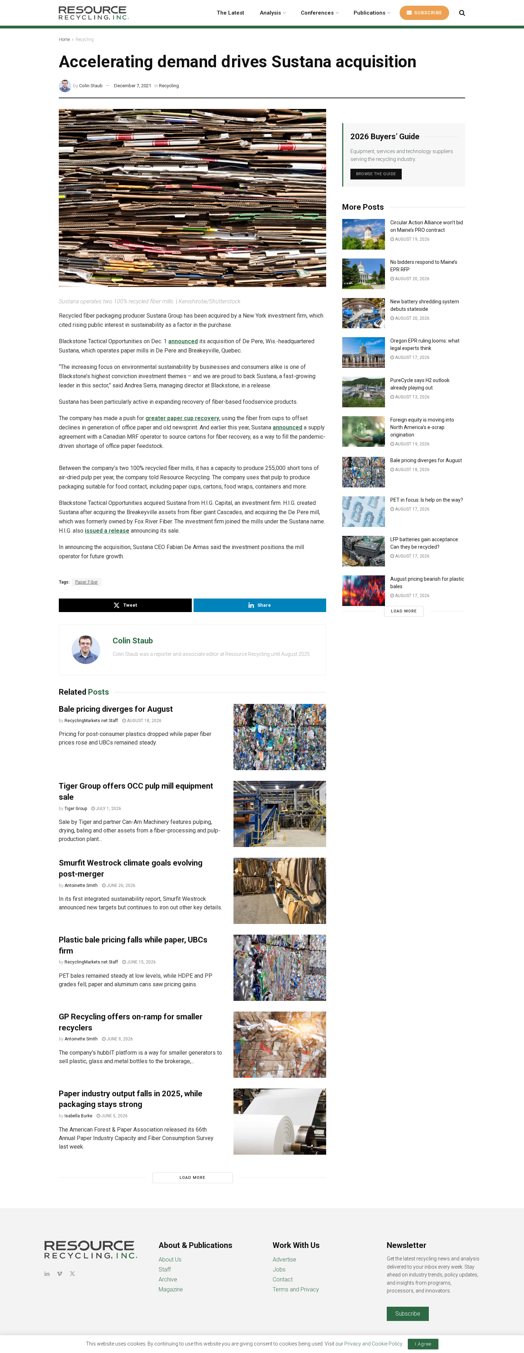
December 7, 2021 (132, 85)
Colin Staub (91, 85)
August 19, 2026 (412, 239)
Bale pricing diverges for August (116, 709)
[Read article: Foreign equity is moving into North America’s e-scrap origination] (363, 431)
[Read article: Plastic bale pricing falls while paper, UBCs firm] (279, 968)
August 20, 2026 (412, 278)
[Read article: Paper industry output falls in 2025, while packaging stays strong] (279, 1121)
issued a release (107, 530)
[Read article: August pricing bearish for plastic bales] (363, 590)
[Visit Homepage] (94, 13)
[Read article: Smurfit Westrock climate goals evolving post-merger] (279, 891)
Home (64, 39)
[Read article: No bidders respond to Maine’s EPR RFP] (363, 273)
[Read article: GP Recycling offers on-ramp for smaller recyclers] (279, 1045)
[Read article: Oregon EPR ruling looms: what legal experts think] (363, 352)
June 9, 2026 (119, 1038)
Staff (165, 1269)
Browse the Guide (376, 174)
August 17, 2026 (412, 357)
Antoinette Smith (81, 885)
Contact (283, 1279)
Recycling (85, 39)
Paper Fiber (86, 582)
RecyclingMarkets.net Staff (91, 720)
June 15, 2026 (141, 962)
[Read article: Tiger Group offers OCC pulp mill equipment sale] (279, 814)
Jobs (279, 1269)
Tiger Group (76, 808)
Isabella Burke (78, 1115)
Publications (369, 13)
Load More (192, 1177)
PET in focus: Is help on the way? (426, 500)
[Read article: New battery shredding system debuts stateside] (363, 313)
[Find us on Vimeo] (59, 1274)
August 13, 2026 (412, 397)
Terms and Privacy (296, 1289)
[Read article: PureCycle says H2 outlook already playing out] (363, 392)
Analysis (270, 13)
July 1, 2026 (108, 808)
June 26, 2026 (120, 885)
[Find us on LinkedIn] (47, 1274)
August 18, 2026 (143, 720)
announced (183, 341)
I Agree (423, 1344)
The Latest (230, 13)
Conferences (317, 13)
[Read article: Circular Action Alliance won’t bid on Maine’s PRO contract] (363, 234)
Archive (168, 1279)
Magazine (171, 1289)
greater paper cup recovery (182, 418)
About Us (170, 1259)
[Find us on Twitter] (72, 1274)
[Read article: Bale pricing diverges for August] (279, 737)
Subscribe (427, 12)
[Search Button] (462, 13)
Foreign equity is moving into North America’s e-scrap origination (422, 427)
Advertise (284, 1259)
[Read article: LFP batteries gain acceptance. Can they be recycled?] (363, 551)
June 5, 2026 (114, 1115)
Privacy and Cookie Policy (373, 1344)
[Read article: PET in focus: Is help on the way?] (363, 511)
